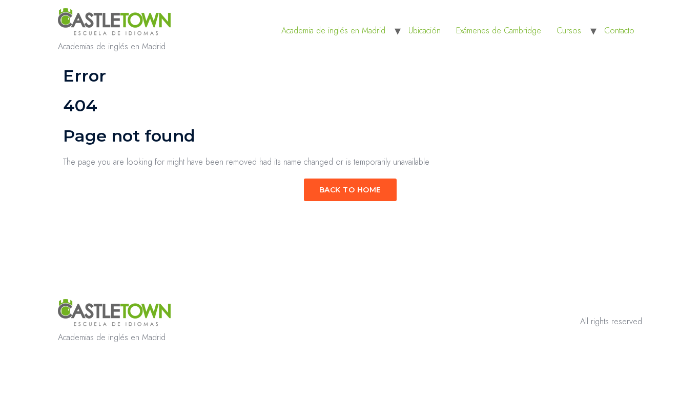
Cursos (569, 30)
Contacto (619, 30)
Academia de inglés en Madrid (333, 30)
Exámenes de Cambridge (498, 30)
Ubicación (424, 30)
